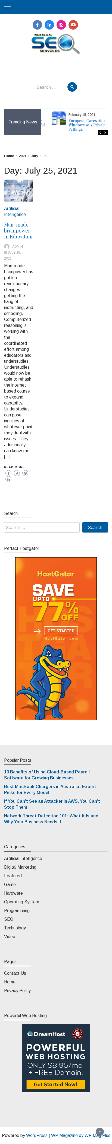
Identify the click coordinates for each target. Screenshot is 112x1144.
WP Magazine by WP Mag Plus (80, 1135)
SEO (8, 919)
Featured (13, 876)
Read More (14, 467)
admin (17, 246)
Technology (15, 928)
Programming (17, 910)
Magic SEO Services (56, 59)
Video (9, 936)
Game (10, 884)
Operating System (21, 902)
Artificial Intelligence (23, 858)
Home (9, 982)
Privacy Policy (17, 990)
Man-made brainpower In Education (18, 230)
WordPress (37, 1135)
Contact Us (15, 973)
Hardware (13, 893)
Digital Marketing (20, 867)
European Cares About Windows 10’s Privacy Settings (80, 125)
